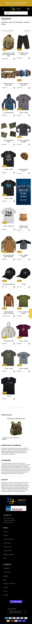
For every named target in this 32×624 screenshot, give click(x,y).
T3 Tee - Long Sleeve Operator (23, 141)
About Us (6, 531)
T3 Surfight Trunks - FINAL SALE (23, 53)
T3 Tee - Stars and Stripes (23, 312)
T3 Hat (23, 284)
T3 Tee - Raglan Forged (23, 255)
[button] (3, 9)
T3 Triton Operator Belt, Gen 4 (8, 84)
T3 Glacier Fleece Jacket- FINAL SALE (8, 312)
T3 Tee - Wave (8, 198)
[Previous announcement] (3, 3)
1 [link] (9, 407)
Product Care (7, 547)
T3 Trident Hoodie (8, 341)
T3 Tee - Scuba (8, 169)
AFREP (5, 558)
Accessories (6, 572)
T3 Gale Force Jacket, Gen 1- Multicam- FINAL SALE (8, 54)
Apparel (5, 576)
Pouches (5, 587)
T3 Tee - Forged (23, 368)
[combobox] (16, 13)
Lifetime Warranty (8, 539)
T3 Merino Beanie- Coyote (23, 170)
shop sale (23, 200)
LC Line (5, 591)
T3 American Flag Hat (8, 284)
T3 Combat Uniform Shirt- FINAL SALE (8, 255)
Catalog (5, 595)
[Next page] (22, 407)
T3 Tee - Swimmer (8, 226)
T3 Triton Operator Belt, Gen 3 (23, 84)
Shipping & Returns (8, 554)
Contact (5, 535)
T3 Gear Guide (7, 550)
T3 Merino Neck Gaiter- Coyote (23, 226)
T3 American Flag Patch (8, 141)
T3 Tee (9, 396)
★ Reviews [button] (30, 313)
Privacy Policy (7, 543)
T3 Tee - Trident (23, 341)
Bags (4, 580)
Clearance (6, 568)
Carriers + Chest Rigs (9, 583)
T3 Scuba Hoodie (8, 112)
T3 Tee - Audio (8, 368)
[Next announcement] (29, 3)
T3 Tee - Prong (23, 112)
